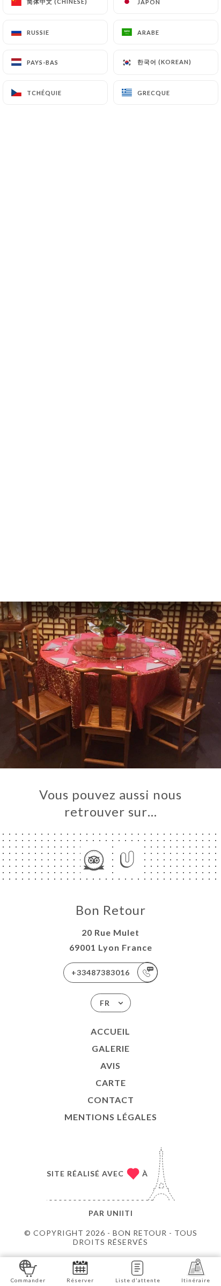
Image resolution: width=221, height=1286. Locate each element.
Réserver (80, 1280)
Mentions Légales (110, 1117)
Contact (110, 1100)
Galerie (111, 1048)
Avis (110, 1065)
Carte (110, 1082)
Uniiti (120, 1213)
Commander (28, 1280)
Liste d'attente (137, 1280)
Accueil (110, 1031)
